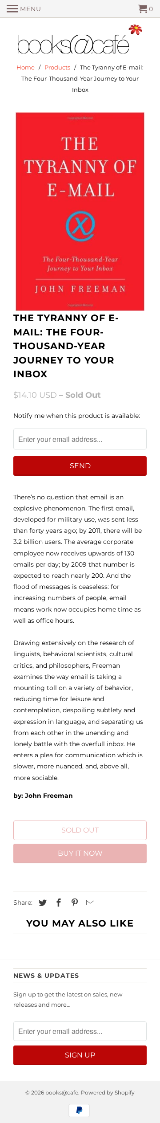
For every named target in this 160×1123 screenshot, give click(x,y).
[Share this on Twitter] (41, 903)
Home (25, 67)
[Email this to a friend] (89, 903)
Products (57, 67)
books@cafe (61, 1092)
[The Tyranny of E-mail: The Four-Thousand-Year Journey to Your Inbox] (80, 211)
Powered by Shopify (108, 1092)
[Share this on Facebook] (57, 903)
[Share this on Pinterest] (73, 903)
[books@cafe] (80, 41)
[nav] (24, 9)
